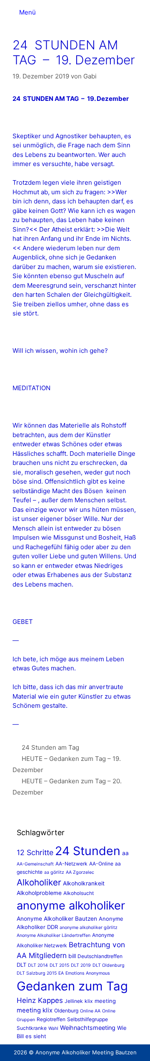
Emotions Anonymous (87, 973)
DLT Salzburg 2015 (37, 973)
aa (125, 853)
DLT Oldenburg (108, 965)
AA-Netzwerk (71, 864)
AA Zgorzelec (80, 872)
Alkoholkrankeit (84, 883)
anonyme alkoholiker (71, 905)
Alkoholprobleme (39, 893)
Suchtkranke (32, 1028)
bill (72, 956)
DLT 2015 (59, 965)
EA (61, 973)
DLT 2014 (38, 965)
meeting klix (34, 1010)
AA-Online (101, 864)
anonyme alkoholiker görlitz (89, 927)
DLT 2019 (81, 965)
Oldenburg (66, 1010)
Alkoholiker (39, 882)
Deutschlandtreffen (100, 956)
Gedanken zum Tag (72, 986)
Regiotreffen (51, 1019)
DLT (21, 964)
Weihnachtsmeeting (87, 1027)
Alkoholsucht (78, 893)
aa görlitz (54, 872)
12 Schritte (35, 852)
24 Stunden (87, 850)
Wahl (53, 1028)
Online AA (90, 1011)
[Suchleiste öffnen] (135, 6)
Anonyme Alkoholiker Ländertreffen (53, 935)
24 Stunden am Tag (50, 747)
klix (89, 1001)
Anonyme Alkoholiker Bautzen (57, 918)
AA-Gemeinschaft (35, 864)
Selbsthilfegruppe (87, 1019)
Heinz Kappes (40, 1000)
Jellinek (74, 1001)
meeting (105, 1000)
